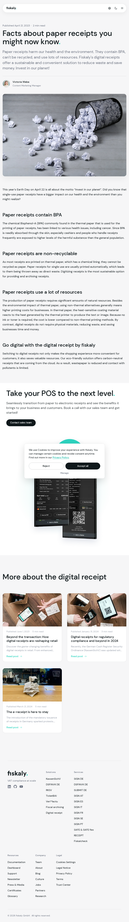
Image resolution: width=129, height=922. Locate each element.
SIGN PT (78, 824)
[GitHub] (15, 786)
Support (12, 873)
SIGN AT (78, 795)
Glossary (13, 896)
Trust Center (63, 884)
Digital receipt (54, 812)
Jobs (38, 884)
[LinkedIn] (9, 786)
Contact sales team (21, 422)
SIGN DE (78, 778)
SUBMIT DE (80, 790)
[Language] (109, 8)
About (38, 867)
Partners (40, 890)
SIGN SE (78, 818)
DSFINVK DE (53, 784)
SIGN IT (78, 807)
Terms (59, 879)
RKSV (49, 790)
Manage (64, 473)
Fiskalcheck (80, 841)
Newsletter (14, 879)
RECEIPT (79, 835)
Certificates (14, 890)
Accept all (83, 466)
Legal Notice (63, 867)
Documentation (16, 862)
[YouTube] (21, 786)
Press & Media (16, 884)
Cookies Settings (66, 862)
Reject (46, 466)
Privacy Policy (64, 873)
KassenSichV (53, 778)
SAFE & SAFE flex (84, 829)
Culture (39, 879)
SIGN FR (78, 812)
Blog (37, 873)
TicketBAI (51, 795)
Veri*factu (52, 801)
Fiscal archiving (55, 807)
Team (38, 862)
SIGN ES (78, 801)
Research (40, 896)
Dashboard (14, 867)
